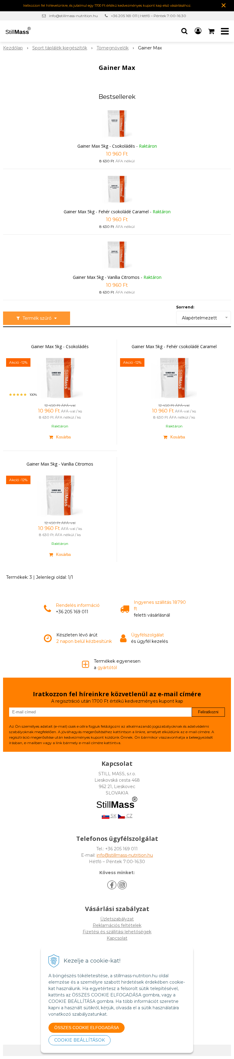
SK (112, 816)
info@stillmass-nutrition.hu (73, 15)
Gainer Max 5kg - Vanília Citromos (106, 277)
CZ (129, 816)
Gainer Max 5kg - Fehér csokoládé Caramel (106, 211)
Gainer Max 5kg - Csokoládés (106, 146)
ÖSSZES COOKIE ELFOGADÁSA (86, 1027)
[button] (184, 31)
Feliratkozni (208, 712)
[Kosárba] (60, 436)
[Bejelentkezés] (198, 31)
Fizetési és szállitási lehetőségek (117, 932)
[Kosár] (211, 31)
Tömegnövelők (113, 48)
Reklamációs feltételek (117, 925)
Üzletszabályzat (117, 919)
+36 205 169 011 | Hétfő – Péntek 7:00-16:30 (148, 15)
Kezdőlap (13, 48)
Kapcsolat (117, 938)
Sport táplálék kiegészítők (59, 48)
